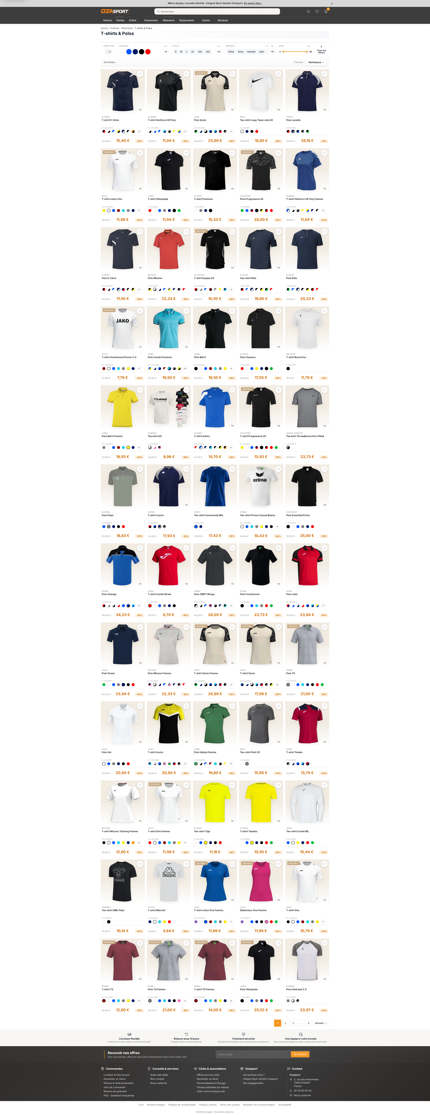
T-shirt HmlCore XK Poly (162, 120)
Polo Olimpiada (248, 989)
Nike (242, 117)
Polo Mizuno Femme (159, 673)
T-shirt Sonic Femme (206, 673)
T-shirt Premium (203, 199)
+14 (272, 51)
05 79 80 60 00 (302, 1090)
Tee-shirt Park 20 (250, 752)
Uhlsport (245, 196)
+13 (218, 51)
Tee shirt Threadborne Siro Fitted (305, 436)
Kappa (289, 117)
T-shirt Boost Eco (296, 357)
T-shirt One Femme (159, 831)
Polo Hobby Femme (205, 752)
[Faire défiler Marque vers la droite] (267, 46)
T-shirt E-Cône (110, 120)
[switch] (109, 51)
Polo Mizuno (155, 278)
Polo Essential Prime (298, 515)
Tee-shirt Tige (202, 831)
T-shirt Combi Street (159, 594)
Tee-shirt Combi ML (297, 831)
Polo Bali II (200, 357)
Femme (120, 20)
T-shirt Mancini (156, 910)
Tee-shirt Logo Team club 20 (256, 120)
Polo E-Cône (109, 278)
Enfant (132, 20)
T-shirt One (292, 910)
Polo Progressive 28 (251, 199)
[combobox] (217, 11)
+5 (231, 368)
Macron (290, 354)
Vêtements (169, 20)
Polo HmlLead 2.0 (296, 989)
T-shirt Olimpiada (158, 199)
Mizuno (152, 275)
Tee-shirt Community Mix (208, 515)
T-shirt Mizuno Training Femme (120, 831)
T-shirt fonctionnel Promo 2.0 (119, 357)
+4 (185, 763)
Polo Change (109, 594)
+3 (139, 131)
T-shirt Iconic (155, 752)
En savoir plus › (253, 3)
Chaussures (151, 20)
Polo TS (290, 673)
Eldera (106, 117)
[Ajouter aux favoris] (140, 74)
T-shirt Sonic (247, 673)
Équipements (186, 20)
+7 (185, 131)
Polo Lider (292, 594)
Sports (206, 20)
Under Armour (294, 433)
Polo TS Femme (156, 989)
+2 (323, 210)
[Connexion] (308, 11)
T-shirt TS (107, 989)
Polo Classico (248, 357)
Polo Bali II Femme (112, 436)
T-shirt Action (202, 436)
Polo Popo (108, 515)
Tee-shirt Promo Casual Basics (257, 515)
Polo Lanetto (293, 120)
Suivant (319, 1023)
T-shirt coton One (112, 199)
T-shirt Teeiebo (248, 831)
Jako (197, 117)
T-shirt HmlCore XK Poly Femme (304, 199)
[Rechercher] (158, 11)
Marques (223, 20)
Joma (151, 196)
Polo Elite (291, 278)
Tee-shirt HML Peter (113, 910)
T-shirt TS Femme (204, 989)
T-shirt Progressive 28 (253, 436)
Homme (107, 20)
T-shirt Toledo (294, 752)
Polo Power (108, 673)
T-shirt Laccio (156, 515)
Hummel (152, 117)
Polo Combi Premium (160, 357)
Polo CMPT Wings (204, 594)
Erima (243, 512)
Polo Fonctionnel (250, 594)
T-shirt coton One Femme (208, 910)
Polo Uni (106, 752)
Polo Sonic (200, 120)
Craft (197, 512)
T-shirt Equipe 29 (204, 278)
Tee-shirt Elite (248, 278)
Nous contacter (302, 1095)
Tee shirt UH (155, 436)
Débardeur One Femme (253, 910)
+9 (165, 51)
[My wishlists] (317, 11)
